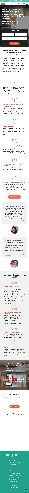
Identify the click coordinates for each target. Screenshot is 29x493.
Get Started (14, 43)
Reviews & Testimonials (14, 462)
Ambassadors (12, 464)
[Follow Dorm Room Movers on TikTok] (21, 455)
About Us (11, 466)
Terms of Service (13, 481)
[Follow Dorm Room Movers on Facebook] (12, 455)
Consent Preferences (14, 477)
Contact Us (14, 485)
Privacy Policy (12, 479)
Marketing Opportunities (15, 475)
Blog (10, 468)
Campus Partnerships (14, 473)
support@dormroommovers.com (14, 490)
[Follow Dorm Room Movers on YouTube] (8, 455)
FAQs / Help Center (13, 460)
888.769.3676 (21, 3)
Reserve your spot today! (17, 1)
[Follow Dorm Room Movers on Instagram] (16, 455)
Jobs (10, 470)
